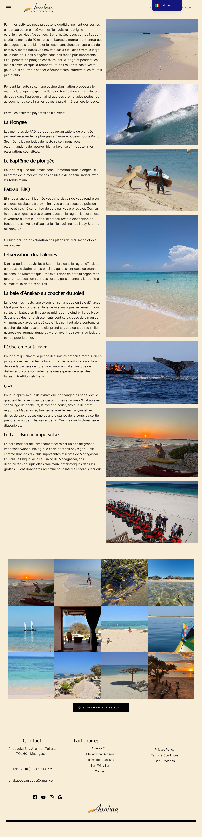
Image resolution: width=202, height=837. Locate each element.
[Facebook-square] (35, 797)
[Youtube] (43, 797)
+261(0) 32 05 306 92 (35, 769)
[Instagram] (52, 797)
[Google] (60, 797)
